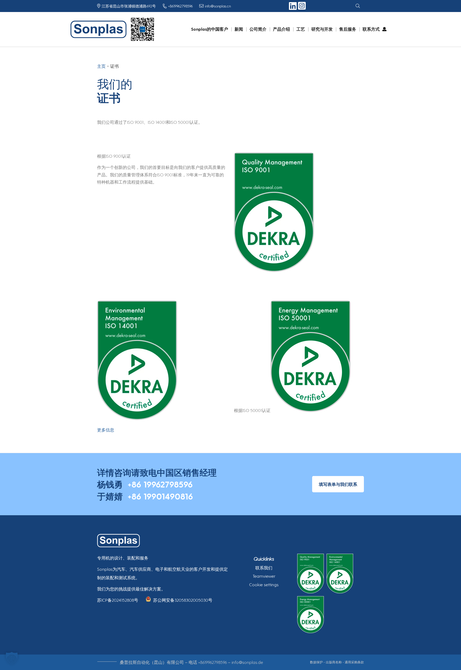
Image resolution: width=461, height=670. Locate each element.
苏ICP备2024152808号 (117, 599)
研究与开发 (322, 28)
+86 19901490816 (160, 496)
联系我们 (263, 567)
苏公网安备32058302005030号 (182, 599)
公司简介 (258, 28)
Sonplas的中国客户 (209, 28)
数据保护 (316, 662)
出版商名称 (334, 662)
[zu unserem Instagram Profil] (302, 8)
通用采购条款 (354, 662)
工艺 (300, 28)
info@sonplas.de (247, 662)
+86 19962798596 (160, 484)
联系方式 (371, 28)
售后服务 (347, 28)
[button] (11, 658)
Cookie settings (264, 584)
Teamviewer (264, 575)
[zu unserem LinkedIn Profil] (293, 8)
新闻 (239, 28)
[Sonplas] (99, 29)
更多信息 (105, 429)
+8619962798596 (212, 662)
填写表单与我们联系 (338, 484)
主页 (101, 66)
